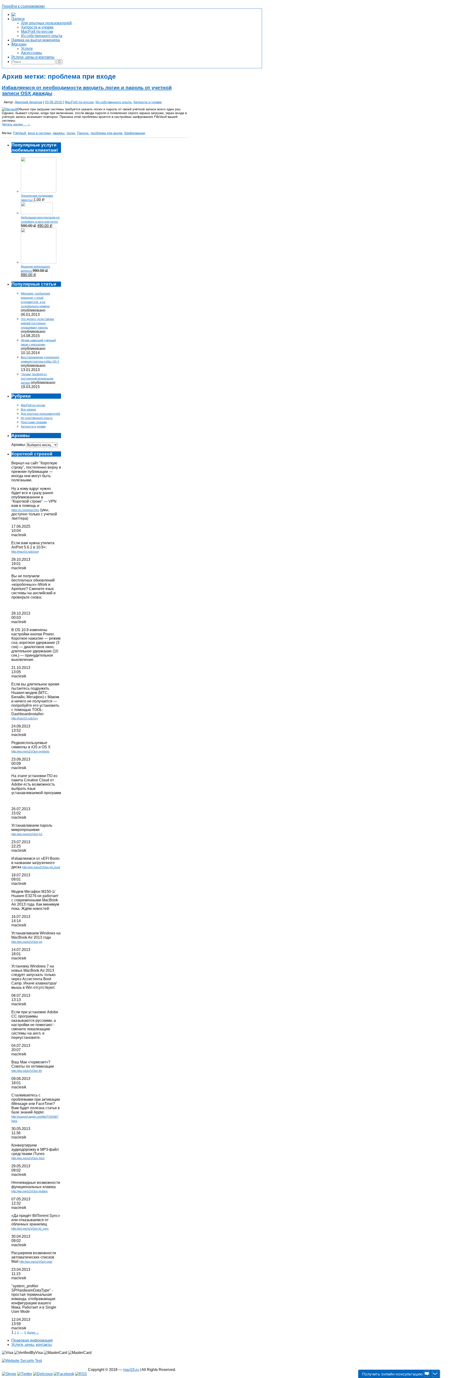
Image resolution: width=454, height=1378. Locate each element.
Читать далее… (16, 124)
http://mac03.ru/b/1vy (24, 718)
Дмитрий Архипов (28, 102)
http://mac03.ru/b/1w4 (25, 551)
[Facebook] (64, 1374)
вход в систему (39, 133)
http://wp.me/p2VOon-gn (26, 942)
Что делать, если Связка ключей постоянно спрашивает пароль (37, 323)
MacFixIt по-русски (79, 102)
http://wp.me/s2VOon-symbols (30, 751)
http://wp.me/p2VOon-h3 (26, 834)
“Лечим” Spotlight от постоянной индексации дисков (37, 379)
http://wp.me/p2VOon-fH (26, 1071)
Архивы (18, 445)
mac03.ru (131, 1370)
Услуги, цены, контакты (31, 1345)
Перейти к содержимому (23, 6)
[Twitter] (24, 1374)
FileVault (19, 133)
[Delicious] (43, 1374)
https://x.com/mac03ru (25, 510)
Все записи (28, 409)
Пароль (83, 133)
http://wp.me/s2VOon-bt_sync (30, 1228)
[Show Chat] (427, 1374)
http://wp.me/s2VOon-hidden (29, 1191)
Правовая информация (32, 1340)
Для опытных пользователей (40, 413)
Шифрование (134, 133)
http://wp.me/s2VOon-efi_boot (41, 867)
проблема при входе (106, 133)
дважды (59, 133)
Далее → (33, 1332)
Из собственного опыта (113, 102)
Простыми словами (34, 422)
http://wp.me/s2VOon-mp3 (27, 1158)
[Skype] (9, 1374)
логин (70, 133)
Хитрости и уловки (147, 102)
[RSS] (81, 1374)
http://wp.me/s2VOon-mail (35, 1261)
